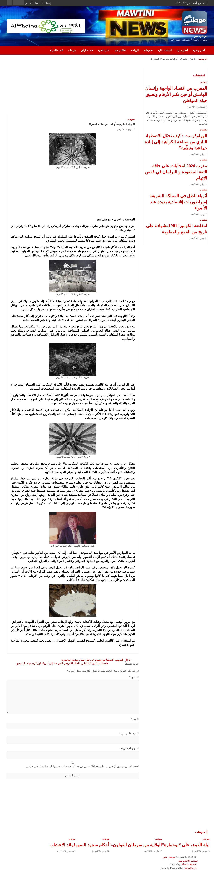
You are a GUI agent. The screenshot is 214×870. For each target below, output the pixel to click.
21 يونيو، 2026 (201, 238)
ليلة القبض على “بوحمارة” (186, 844)
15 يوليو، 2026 (201, 154)
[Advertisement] (73, 91)
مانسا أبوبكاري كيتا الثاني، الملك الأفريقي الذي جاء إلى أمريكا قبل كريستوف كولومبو (62, 663)
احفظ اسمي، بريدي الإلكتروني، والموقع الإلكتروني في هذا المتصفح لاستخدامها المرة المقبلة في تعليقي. (82, 766)
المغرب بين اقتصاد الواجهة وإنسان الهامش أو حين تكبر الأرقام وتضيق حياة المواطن (176, 94)
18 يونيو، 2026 (203, 851)
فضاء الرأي (87, 50)
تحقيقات (148, 50)
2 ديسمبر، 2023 (68, 851)
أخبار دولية (182, 50)
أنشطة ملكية (165, 50)
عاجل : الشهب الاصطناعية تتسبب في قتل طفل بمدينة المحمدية (96, 659)
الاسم (134, 718)
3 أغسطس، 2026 (199, 107)
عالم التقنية (104, 50)
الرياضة (135, 50)
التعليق (134, 677)
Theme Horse (189, 864)
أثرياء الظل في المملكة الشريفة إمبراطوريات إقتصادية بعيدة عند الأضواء (178, 201)
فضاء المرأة (56, 50)
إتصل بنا (46, 3)
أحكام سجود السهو (92, 844)
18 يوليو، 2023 (128, 129)
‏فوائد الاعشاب (63, 844)
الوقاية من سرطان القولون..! (135, 844)
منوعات (72, 50)
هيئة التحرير (32, 3)
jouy (119, 129)
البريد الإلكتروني (129, 733)
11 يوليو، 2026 (201, 184)
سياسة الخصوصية (188, 860)
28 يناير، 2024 (103, 851)
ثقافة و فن (120, 50)
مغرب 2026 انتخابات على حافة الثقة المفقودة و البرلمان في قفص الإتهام (176, 171)
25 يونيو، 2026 (201, 214)
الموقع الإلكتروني (129, 748)
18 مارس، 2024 (155, 851)
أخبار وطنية (199, 50)
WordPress (190, 868)
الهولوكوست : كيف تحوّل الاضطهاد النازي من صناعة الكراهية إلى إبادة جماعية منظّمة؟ (176, 141)
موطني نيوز (200, 36)
